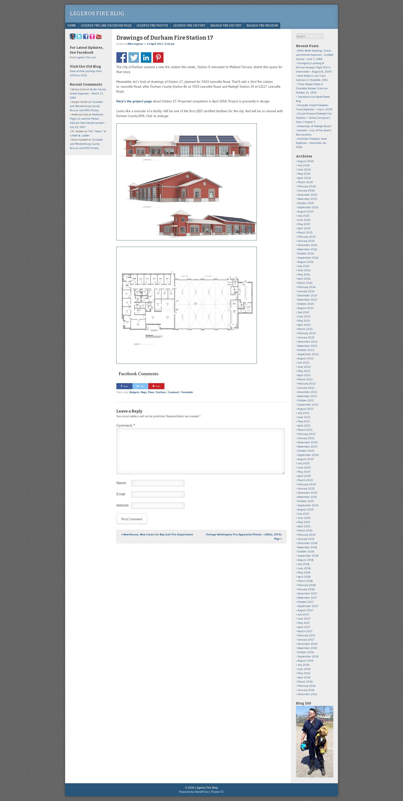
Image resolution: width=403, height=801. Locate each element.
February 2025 (307, 236)
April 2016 (304, 677)
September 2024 (308, 257)
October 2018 (306, 551)
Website (122, 505)
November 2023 (307, 299)
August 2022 (306, 358)
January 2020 (306, 488)
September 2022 (308, 354)
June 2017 (304, 618)
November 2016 (307, 648)
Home (72, 25)
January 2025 (306, 241)
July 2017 (303, 614)
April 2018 (304, 576)
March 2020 (305, 480)
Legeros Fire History (189, 25)
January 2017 (306, 639)
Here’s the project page (134, 101)
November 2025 (307, 199)
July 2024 (303, 266)
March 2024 (305, 282)
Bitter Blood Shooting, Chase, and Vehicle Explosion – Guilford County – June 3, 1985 (314, 55)
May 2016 (304, 673)
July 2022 (303, 362)
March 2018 (305, 581)
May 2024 (304, 274)
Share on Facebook (121, 57)
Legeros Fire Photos (152, 25)
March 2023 (305, 329)
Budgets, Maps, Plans (142, 392)
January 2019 (306, 539)
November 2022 (307, 345)
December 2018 (307, 543)
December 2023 (307, 295)
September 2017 (308, 606)
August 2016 (306, 660)
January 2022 (306, 387)
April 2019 (304, 526)
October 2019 (306, 501)
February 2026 (307, 186)
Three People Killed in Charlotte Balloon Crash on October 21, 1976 (312, 88)
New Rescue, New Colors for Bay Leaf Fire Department (157, 534)
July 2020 (304, 463)
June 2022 (304, 366)
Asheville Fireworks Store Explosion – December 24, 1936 (311, 143)
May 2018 (304, 572)
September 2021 (308, 404)
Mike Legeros (135, 43)
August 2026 (306, 161)
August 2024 (306, 262)
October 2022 (306, 350)
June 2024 (304, 270)
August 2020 (306, 459)
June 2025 (304, 220)
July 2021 (303, 413)
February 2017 (306, 635)
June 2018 (304, 568)
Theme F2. (217, 792)
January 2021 (306, 438)
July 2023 (303, 312)
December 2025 (307, 194)
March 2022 (305, 379)
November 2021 (307, 396)
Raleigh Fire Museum (262, 25)
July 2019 (303, 513)
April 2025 (304, 228)
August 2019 (305, 509)
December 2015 (307, 694)
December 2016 (307, 643)
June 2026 (304, 169)
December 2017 (307, 593)
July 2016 (303, 664)
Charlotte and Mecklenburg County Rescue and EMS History (86, 106)
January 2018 (306, 589)
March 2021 (305, 429)
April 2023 (304, 324)
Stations (161, 392)
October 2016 (306, 652)
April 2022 (304, 375)
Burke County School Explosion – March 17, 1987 (88, 93)
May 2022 (304, 371)
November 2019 (307, 497)
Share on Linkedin (146, 57)
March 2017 (305, 631)
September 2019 (308, 505)
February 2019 (307, 534)
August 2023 (305, 308)
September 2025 (308, 207)
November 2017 (307, 597)
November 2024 (307, 249)
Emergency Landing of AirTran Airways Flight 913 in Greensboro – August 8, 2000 (314, 67)
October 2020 (306, 450)
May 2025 (304, 224)
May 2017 (304, 622)
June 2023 (304, 316)
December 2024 (307, 245)
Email (120, 494)
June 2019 (304, 518)
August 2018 (306, 560)
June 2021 (304, 417)
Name (121, 482)
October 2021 (306, 400)
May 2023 (304, 320)
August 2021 (305, 408)
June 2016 (304, 669)
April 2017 (304, 627)
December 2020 (308, 442)
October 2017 (306, 601)
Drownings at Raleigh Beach (314, 126)
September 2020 (308, 455)
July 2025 (303, 215)
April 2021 (304, 425)
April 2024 (304, 278)
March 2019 (305, 530)
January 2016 (306, 690)
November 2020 (307, 446)
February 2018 (307, 585)
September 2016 (308, 656)
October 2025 (306, 203)
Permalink (187, 392)
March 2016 (305, 681)
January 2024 (306, 291)
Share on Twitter (134, 57)
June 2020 (304, 467)
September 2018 (308, 555)
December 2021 (307, 392)
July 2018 (303, 564)
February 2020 (307, 484)
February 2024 (307, 287)
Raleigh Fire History (225, 25)
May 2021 (304, 421)
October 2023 (306, 303)
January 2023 (306, 337)
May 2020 (304, 471)
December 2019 (307, 492)
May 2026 (304, 173)
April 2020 (304, 476)
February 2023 (307, 333)
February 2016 (307, 685)
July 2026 (304, 165)
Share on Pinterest (158, 57)
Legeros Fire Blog (97, 13)
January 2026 (306, 190)
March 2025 (305, 232)
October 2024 (306, 253)
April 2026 (304, 178)
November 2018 (307, 547)
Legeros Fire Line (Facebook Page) (106, 25)
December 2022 (307, 341)
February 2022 (307, 383)
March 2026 (305, 182)
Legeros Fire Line (86, 57)
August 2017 (305, 610)
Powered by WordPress (194, 792)
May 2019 (304, 522)
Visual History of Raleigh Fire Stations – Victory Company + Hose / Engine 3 (314, 118)
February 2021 (307, 434)
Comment (173, 392)
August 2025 (306, 211)
